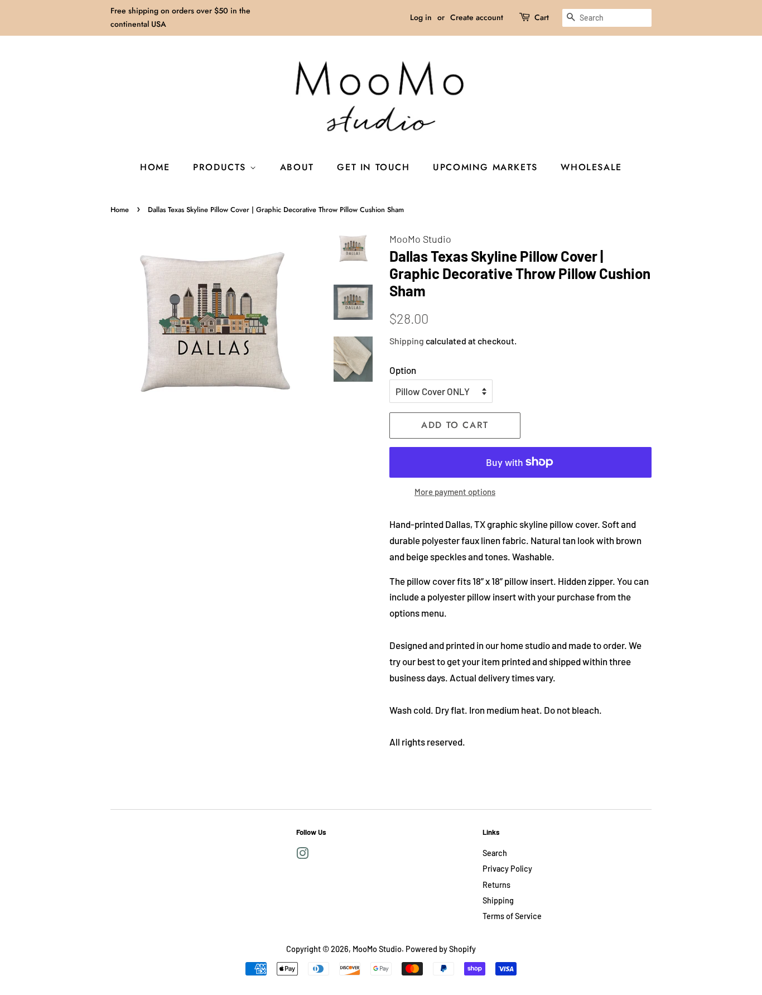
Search (495, 853)
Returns (496, 885)
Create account (476, 17)
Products (221, 167)
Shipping (406, 340)
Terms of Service (512, 916)
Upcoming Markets (485, 167)
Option (402, 370)
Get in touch (373, 167)
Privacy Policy (507, 868)
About (297, 167)
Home (155, 167)
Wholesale (591, 167)
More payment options (454, 492)
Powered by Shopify (441, 949)
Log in (421, 17)
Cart (541, 17)
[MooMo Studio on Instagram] (302, 855)
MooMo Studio (377, 949)
